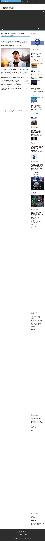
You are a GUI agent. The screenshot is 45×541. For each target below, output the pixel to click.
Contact (25, 534)
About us (21, 532)
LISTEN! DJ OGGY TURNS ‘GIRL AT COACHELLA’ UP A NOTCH (8, 111)
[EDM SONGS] (2, 28)
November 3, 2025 (35, 140)
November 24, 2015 (35, 312)
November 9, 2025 (35, 126)
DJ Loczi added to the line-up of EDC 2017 (24, 111)
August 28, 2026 (35, 49)
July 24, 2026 (40, 63)
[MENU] (44, 11)
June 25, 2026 (40, 97)
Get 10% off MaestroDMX (37, 175)
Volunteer (26, 532)
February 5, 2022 (35, 208)
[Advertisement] (22, 19)
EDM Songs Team (11, 37)
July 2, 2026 (40, 80)
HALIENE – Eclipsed (25, 1)
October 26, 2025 (35, 160)
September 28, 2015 (35, 414)
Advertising (20, 534)
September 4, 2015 (35, 513)
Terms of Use (20, 531)
